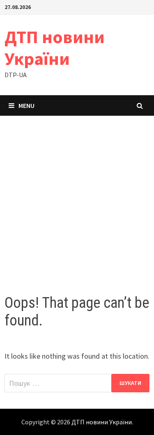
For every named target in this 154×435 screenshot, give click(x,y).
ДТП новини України (55, 47)
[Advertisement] (77, 197)
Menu (26, 105)
